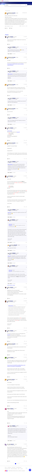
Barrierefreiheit (13, 467)
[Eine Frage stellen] (30, 470)
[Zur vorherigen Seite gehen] (14, 463)
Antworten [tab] (6, 34)
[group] (24, 44)
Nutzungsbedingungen (18, 467)
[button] (8, 53)
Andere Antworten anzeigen (11, 285)
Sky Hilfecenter (9, 467)
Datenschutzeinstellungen (14, 468)
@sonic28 (9, 212)
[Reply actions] (26, 48)
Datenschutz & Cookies (7, 468)
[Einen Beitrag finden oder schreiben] (26, 5)
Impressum (21, 468)
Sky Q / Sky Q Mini (8, 10)
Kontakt (19, 468)
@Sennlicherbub (9, 130)
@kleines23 (10, 224)
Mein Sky (6, 467)
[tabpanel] (16, 250)
